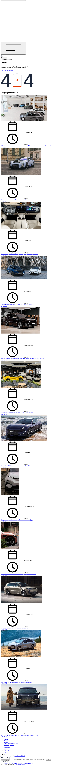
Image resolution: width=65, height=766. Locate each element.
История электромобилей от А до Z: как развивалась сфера (17, 520)
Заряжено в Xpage (20, 764)
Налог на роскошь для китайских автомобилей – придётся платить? (19, 200)
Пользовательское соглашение (9, 763)
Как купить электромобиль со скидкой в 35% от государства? (17, 304)
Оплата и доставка (9, 745)
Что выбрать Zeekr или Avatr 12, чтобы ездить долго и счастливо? (18, 574)
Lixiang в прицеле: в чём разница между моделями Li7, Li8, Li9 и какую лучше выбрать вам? (26, 145)
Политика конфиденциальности (25, 763)
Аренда (6, 742)
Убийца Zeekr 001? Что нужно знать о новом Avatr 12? (15, 465)
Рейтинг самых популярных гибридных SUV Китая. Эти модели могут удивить (22, 358)
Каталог (6, 739)
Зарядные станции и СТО (11, 743)
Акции (6, 749)
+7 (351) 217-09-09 (20, 756)
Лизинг (6, 740)
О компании (7, 747)
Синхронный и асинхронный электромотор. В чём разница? (17, 412)
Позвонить (3, 57)
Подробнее (4, 147)
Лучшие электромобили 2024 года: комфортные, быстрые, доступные (19, 254)
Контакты (6, 750)
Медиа (5, 752)
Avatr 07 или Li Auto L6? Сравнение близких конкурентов (16, 682)
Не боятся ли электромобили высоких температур (14, 628)
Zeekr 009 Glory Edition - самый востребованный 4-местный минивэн (19, 735)
